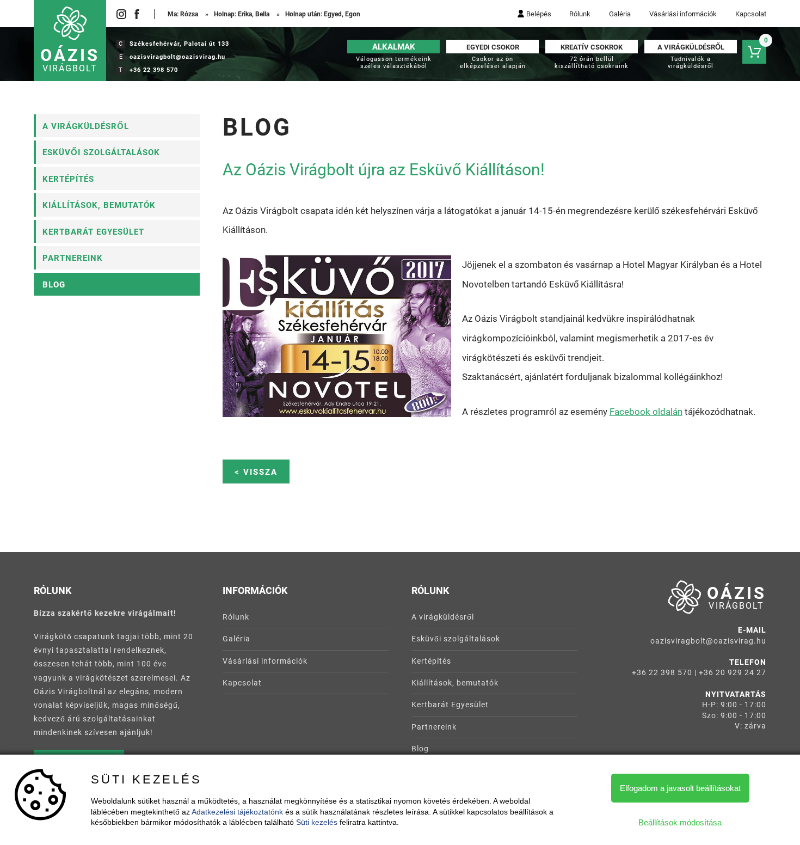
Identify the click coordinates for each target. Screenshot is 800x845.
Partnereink (72, 258)
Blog (53, 285)
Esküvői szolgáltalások (101, 152)
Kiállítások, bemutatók (99, 205)
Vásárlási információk (683, 14)
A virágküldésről (85, 126)
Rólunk (579, 14)
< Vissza (256, 472)
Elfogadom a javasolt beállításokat (680, 788)
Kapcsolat (750, 14)
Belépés (539, 14)
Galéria (620, 14)
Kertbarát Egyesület (93, 232)
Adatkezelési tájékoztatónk (237, 811)
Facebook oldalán (646, 411)
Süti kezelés (316, 822)
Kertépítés (68, 179)
